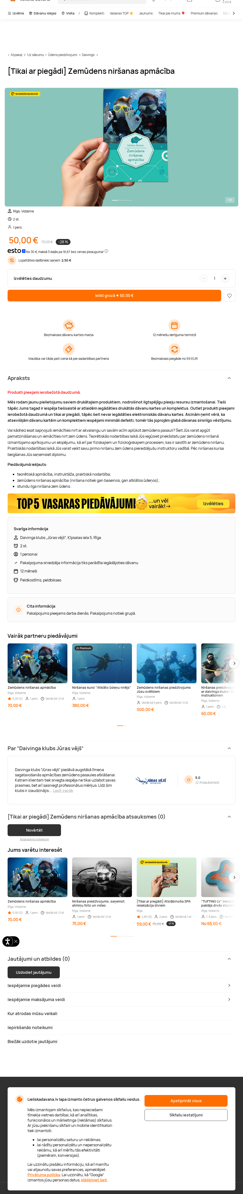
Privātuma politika (44, 1174)
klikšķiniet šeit (94, 1180)
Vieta (70, 13)
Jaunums (146, 13)
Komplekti (96, 13)
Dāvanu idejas (45, 13)
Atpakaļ (16, 54)
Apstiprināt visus (186, 1100)
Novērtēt (34, 830)
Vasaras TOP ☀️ (121, 13)
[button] (234, 663)
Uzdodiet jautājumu (33, 972)
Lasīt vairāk (63, 790)
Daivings (88, 54)
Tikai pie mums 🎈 (171, 13)
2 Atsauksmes (207, 782)
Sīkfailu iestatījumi (186, 1115)
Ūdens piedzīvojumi (62, 54)
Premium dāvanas (204, 13)
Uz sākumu (35, 54)
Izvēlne (18, 13)
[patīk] (229, 296)
